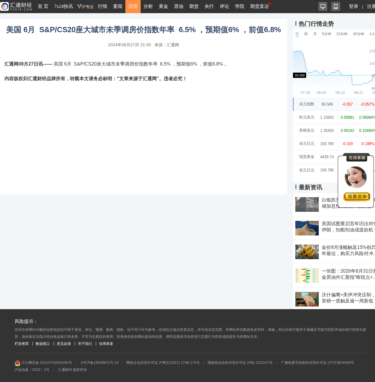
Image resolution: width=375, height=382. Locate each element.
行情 (102, 6)
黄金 (163, 6)
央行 (209, 6)
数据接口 (43, 344)
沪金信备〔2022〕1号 (32, 370)
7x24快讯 (63, 6)
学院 (239, 6)
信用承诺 (106, 344)
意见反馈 (64, 344)
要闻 (117, 6)
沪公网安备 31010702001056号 (46, 363)
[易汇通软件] (322, 6)
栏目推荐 (22, 344)
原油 (178, 6)
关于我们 (85, 344)
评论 (224, 6)
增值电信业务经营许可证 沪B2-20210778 (239, 363)
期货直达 (259, 6)
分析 (148, 6)
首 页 (43, 6)
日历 (133, 6)
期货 (194, 6)
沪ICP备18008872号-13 (100, 363)
